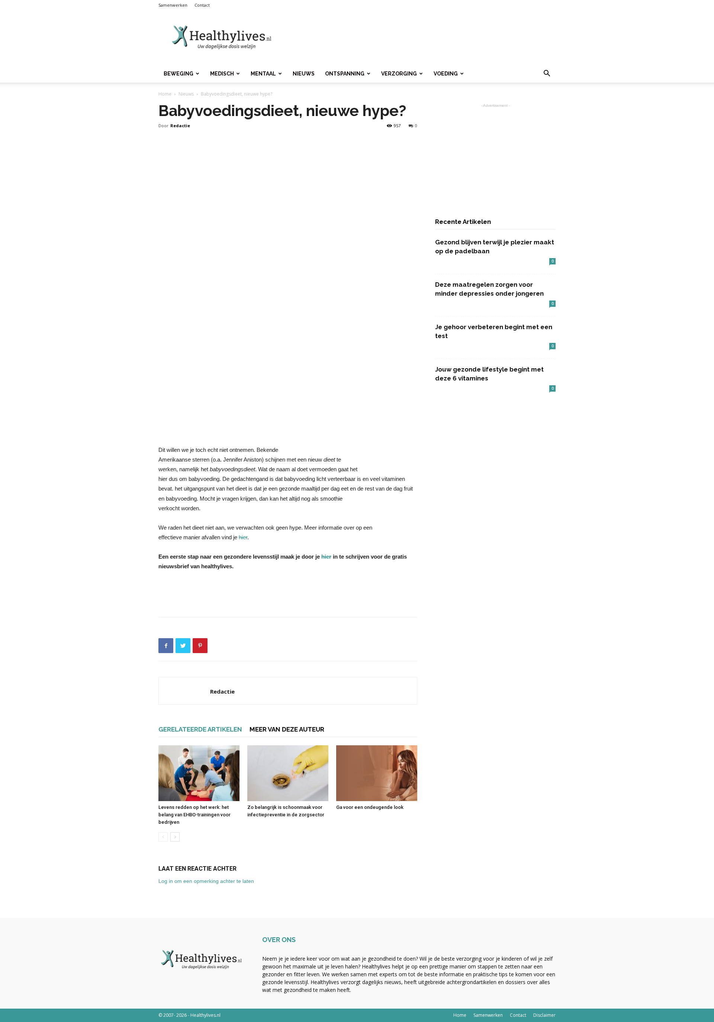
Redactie (180, 125)
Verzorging (399, 74)
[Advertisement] (420, 37)
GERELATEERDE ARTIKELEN (200, 729)
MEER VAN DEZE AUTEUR (287, 729)
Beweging (178, 74)
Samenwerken (172, 5)
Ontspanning (344, 74)
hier (243, 537)
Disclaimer (544, 1015)
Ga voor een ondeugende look (369, 807)
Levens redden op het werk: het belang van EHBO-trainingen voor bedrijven (194, 814)
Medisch (222, 74)
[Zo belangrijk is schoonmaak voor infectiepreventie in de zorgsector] (287, 773)
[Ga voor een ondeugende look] (376, 773)
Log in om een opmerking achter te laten (206, 881)
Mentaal (263, 74)
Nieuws (304, 74)
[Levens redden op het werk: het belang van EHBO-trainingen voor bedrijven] (198, 773)
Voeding (446, 74)
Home (164, 94)
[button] (547, 74)
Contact (202, 5)
